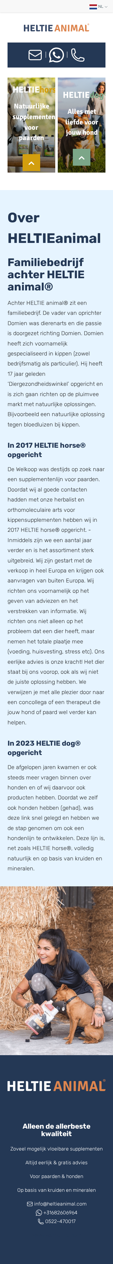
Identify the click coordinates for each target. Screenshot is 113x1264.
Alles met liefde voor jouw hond (81, 122)
